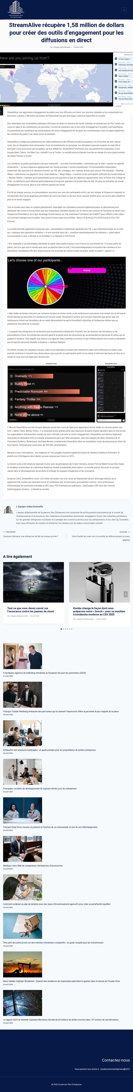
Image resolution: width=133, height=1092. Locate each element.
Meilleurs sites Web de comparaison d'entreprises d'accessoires (33, 865)
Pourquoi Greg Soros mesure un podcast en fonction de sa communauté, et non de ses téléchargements (50, 827)
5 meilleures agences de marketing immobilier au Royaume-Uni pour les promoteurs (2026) (44, 673)
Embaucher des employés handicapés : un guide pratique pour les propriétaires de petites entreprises (49, 750)
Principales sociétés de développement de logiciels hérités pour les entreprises (40, 788)
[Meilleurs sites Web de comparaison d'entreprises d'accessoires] (66, 849)
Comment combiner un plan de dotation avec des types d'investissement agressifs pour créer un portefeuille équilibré (56, 904)
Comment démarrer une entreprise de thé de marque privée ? (30, 534)
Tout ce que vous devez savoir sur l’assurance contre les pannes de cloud (30, 610)
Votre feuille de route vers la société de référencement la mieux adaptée (101, 536)
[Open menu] (124, 10)
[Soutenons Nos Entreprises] (16, 9)
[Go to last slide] (7, 594)
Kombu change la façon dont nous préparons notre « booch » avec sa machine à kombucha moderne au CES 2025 (99, 611)
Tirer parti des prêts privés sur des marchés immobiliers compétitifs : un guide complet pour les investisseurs (53, 942)
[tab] (61, 629)
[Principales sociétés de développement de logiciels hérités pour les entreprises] (66, 772)
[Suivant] (126, 594)
